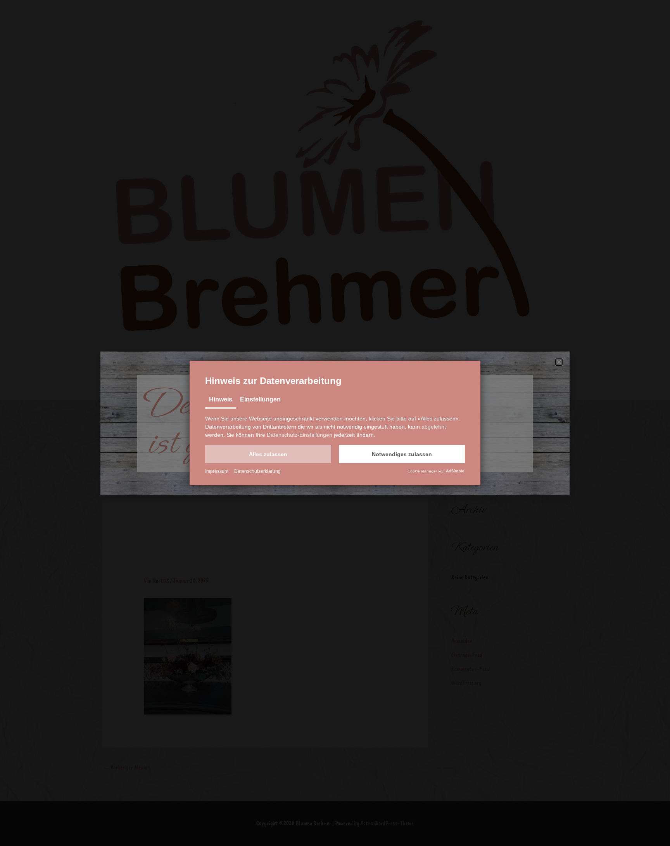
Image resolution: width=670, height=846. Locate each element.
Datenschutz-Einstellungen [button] (299, 435)
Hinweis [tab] (220, 399)
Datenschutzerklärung (257, 471)
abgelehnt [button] (433, 427)
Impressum (216, 471)
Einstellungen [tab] (260, 399)
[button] (268, 454)
